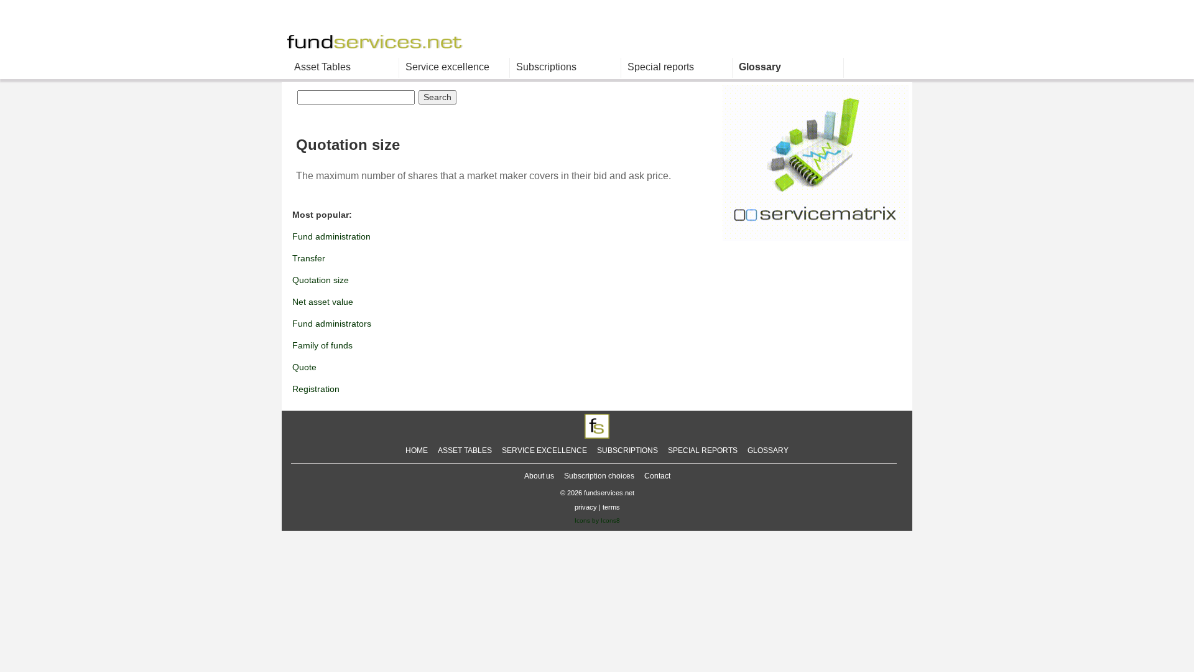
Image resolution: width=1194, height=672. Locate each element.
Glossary (760, 67)
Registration (316, 389)
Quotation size (320, 280)
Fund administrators (331, 324)
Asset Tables (322, 67)
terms (611, 507)
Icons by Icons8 (597, 520)
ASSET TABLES (465, 450)
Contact (657, 476)
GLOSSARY (768, 450)
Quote (304, 367)
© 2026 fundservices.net (597, 493)
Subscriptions (546, 67)
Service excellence (447, 67)
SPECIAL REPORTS (703, 450)
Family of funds (322, 345)
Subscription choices (599, 476)
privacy (586, 507)
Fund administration (331, 236)
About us (539, 476)
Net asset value (322, 302)
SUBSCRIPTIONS (627, 450)
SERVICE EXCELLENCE (544, 450)
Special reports (660, 67)
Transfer (308, 258)
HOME (416, 450)
